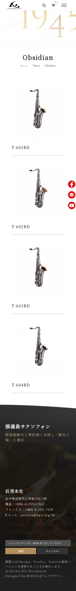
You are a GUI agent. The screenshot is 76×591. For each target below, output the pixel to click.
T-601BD (21, 147)
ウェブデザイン (52, 576)
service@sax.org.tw (38, 515)
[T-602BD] (38, 191)
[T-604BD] (38, 349)
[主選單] (64, 5)
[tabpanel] (38, 30)
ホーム (24, 65)
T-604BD (21, 385)
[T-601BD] (38, 112)
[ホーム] (14, 5)
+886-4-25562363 (29, 504)
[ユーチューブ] (71, 205)
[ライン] (71, 195)
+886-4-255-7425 (39, 509)
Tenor (36, 65)
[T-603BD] (38, 270)
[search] (44, 6)
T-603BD (21, 305)
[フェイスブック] (71, 184)
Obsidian (50, 65)
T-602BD (21, 226)
